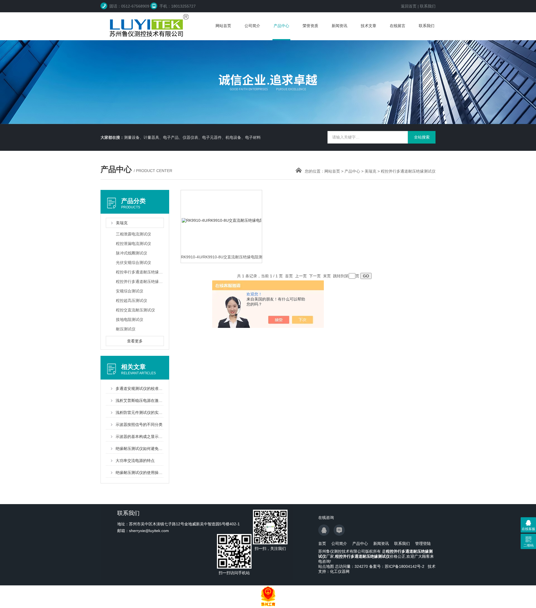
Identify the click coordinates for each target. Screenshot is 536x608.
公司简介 (252, 25)
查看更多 (135, 341)
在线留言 (397, 25)
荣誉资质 (310, 25)
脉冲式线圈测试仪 (131, 253)
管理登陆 (423, 543)
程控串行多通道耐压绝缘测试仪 (139, 272)
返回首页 (409, 6)
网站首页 (223, 25)
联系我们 (428, 6)
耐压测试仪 (125, 329)
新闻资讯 (339, 25)
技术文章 (368, 25)
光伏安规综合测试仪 (133, 262)
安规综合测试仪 (129, 291)
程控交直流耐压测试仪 (135, 310)
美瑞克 (370, 171)
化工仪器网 (340, 571)
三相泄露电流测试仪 (133, 234)
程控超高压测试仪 (131, 300)
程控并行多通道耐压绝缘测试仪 (408, 171)
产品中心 (281, 25)
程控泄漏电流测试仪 (133, 243)
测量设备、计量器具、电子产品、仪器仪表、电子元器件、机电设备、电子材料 (192, 137)
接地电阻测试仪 (129, 319)
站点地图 (326, 566)
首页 (322, 543)
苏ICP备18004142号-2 (404, 566)
